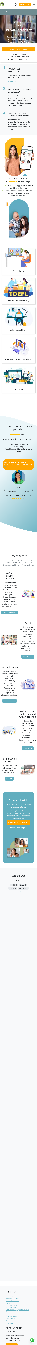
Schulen (9, 759)
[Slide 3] (22, 505)
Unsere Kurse (28, 637)
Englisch (13, 868)
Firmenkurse (27, 728)
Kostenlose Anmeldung (18, 49)
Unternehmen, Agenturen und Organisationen (17, 1291)
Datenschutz (10, 1299)
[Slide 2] (18, 505)
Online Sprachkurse (13, 1342)
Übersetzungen (9, 681)
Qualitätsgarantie (12, 1281)
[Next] (32, 480)
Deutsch (23, 865)
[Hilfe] (16, 4)
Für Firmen (25, 42)
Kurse (8, 1283)
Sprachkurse (18, 34)
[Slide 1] (15, 505)
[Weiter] (29, 1054)
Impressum (10, 1303)
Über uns (9, 1277)
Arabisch (14, 865)
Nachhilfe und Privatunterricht (17, 1339)
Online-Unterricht (12, 1285)
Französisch (23, 868)
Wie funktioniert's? (10, 592)
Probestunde (11, 1288)
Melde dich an (25, 4)
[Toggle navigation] (34, 4)
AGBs (8, 1301)
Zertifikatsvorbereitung (15, 37)
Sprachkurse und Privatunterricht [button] (15, 12)
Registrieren (11, 1325)
